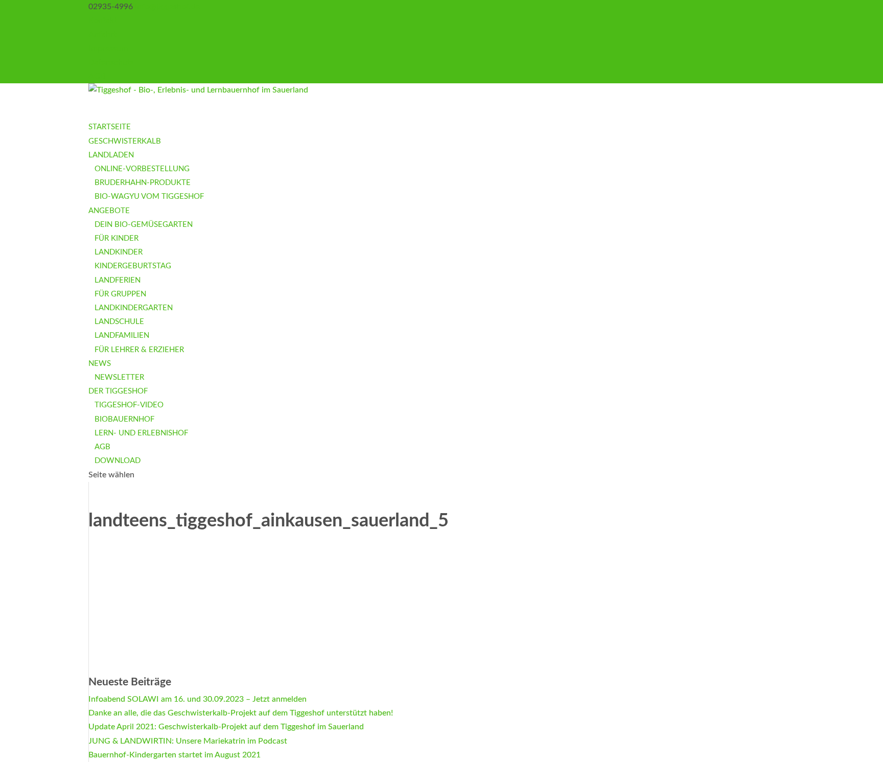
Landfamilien (122, 335)
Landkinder (119, 252)
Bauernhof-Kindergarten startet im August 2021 (174, 755)
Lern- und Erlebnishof (141, 433)
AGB (96, 76)
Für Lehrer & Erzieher (139, 350)
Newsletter (119, 377)
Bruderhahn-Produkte (143, 183)
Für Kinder (116, 238)
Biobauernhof (124, 419)
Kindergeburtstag (133, 266)
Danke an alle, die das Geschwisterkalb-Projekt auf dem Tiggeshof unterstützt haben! (240, 713)
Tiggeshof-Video (129, 405)
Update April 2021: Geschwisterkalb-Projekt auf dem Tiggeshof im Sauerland (226, 727)
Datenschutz (111, 62)
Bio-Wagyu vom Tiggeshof (149, 196)
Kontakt (102, 20)
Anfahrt (102, 34)
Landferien (118, 280)
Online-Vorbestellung (142, 169)
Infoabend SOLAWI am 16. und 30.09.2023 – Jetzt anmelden (197, 699)
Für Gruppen (120, 294)
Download (118, 461)
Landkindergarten (134, 308)
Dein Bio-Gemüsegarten (144, 224)
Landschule (119, 322)
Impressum (108, 48)
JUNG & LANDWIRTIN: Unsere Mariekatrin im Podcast (187, 741)
